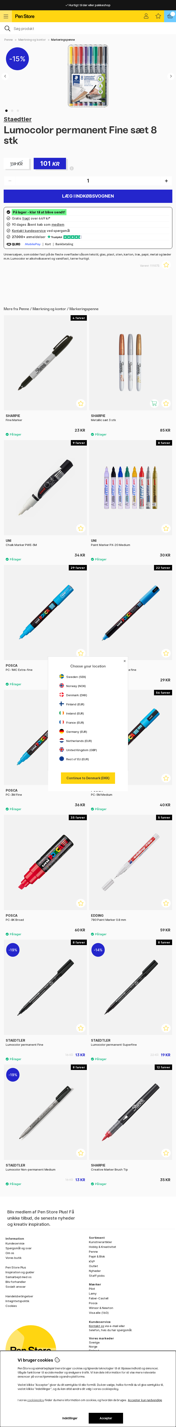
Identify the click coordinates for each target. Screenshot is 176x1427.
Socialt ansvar (16, 1286)
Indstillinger (70, 1418)
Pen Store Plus (16, 1267)
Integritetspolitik (17, 1301)
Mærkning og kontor (32, 39)
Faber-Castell (98, 1298)
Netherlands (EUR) (79, 741)
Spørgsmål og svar (19, 1248)
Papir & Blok (97, 1256)
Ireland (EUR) (75, 713)
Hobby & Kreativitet (102, 1247)
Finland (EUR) (75, 704)
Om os (10, 1253)
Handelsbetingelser (19, 1296)
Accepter (106, 1418)
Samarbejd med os (19, 1277)
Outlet (93, 1266)
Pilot (92, 1288)
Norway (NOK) (76, 686)
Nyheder (95, 1271)
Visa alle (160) (99, 1312)
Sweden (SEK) (76, 677)
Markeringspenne (63, 39)
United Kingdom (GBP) (81, 750)
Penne (8, 39)
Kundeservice (15, 1243)
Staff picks (96, 1275)
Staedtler (18, 119)
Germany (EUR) (76, 732)
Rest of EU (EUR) (77, 759)
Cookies (11, 1306)
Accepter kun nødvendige (145, 1400)
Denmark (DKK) (76, 695)
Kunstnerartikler (100, 1242)
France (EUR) (75, 722)
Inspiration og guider (20, 1272)
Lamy (92, 1293)
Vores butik (13, 1258)
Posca (93, 1303)
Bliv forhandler (16, 1282)
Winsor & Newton (101, 1308)
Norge (93, 1346)
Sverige (94, 1342)
